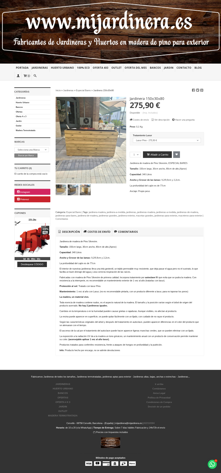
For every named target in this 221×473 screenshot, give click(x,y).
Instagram (25, 192)
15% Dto (32, 220)
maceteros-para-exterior (190, 215)
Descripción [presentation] (70, 232)
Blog (198, 67)
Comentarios (61, 219)
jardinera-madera (97, 212)
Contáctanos (159, 388)
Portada (22, 67)
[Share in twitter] (198, 90)
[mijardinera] (110, 32)
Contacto (183, 67)
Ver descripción (162, 119)
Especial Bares (73, 212)
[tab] (68, 232)
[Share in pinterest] (202, 90)
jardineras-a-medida (166, 212)
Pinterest (24, 199)
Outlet (116, 67)
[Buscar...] (35, 76)
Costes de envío (141, 119)
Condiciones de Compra (159, 402)
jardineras (131, 212)
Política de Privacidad (159, 397)
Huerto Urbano (62, 67)
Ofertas (19, 112)
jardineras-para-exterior (165, 215)
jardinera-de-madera (88, 215)
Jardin (168, 67)
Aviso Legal (159, 393)
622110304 (149, 423)
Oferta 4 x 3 (21, 116)
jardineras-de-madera (187, 212)
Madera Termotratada (25, 130)
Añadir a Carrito (159, 154)
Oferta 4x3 (100, 67)
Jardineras (40, 67)
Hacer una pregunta (185, 119)
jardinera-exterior (126, 215)
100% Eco (83, 67)
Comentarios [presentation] (127, 232)
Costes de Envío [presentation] (98, 232)
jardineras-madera (146, 212)
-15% (45, 229)
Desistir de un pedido (159, 406)
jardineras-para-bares (66, 215)
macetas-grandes (144, 215)
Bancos (155, 67)
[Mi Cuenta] (18, 76)
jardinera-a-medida (116, 212)
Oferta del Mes (136, 67)
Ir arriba (159, 384)
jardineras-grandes (108, 215)
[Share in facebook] (193, 90)
